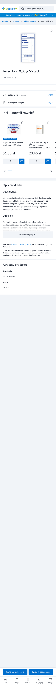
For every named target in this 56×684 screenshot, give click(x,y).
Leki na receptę (30, 21)
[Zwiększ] (15, 161)
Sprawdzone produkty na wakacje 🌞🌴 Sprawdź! (26, 15)
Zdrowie (15, 21)
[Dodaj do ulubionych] (51, 30)
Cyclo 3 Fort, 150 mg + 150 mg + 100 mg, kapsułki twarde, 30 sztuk (39, 145)
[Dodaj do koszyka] (21, 161)
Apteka (5, 21)
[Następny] (51, 171)
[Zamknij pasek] (52, 15)
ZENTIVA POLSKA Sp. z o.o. (21, 245)
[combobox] (36, 8)
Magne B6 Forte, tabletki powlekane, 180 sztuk (13, 144)
